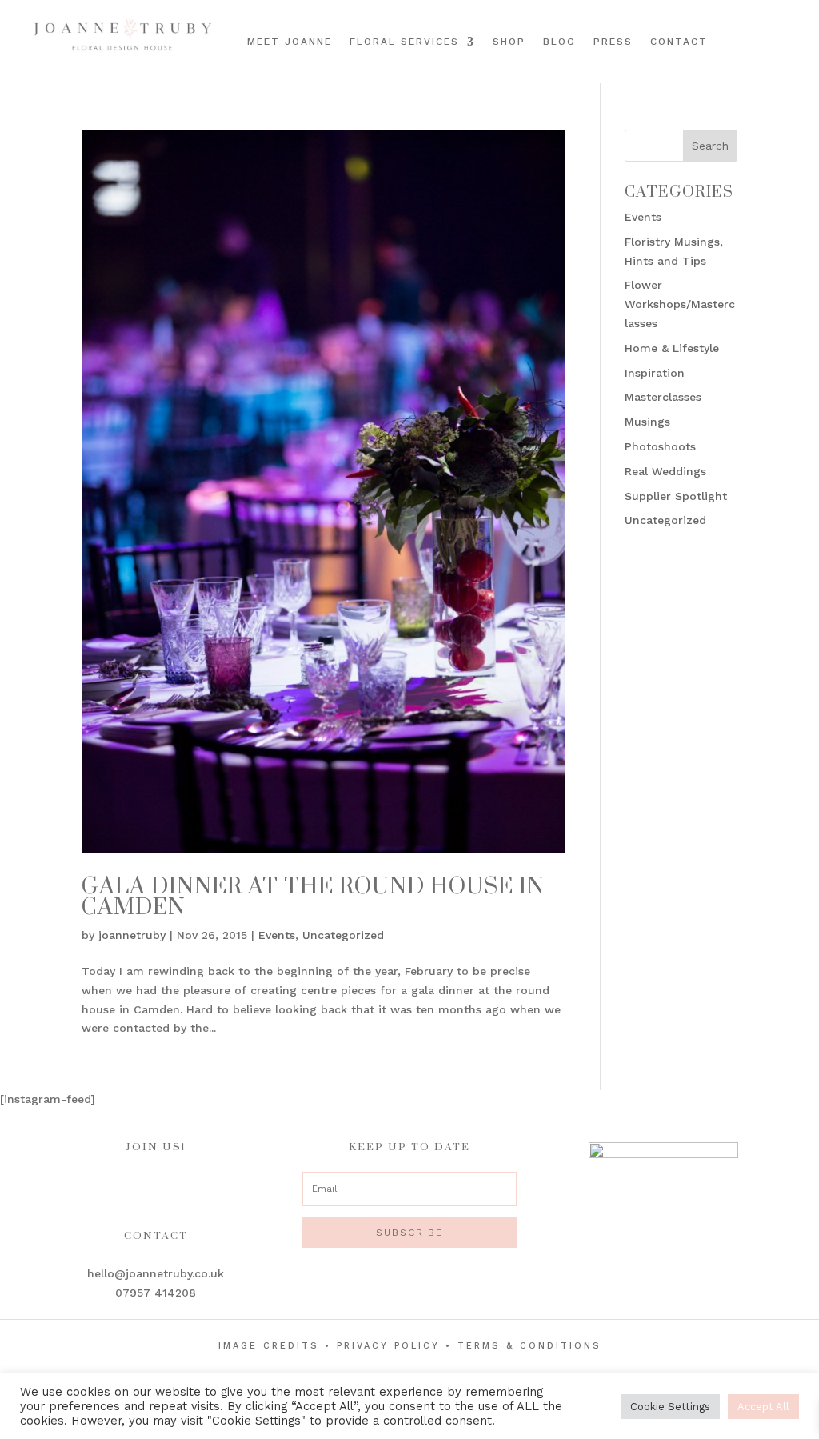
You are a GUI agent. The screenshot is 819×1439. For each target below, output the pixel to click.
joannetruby (132, 935)
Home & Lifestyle (672, 348)
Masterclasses (663, 396)
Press (613, 41)
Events (276, 935)
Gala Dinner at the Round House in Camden (313, 897)
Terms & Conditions (529, 1346)
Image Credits (268, 1346)
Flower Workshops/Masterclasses (680, 304)
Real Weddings (665, 471)
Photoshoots (660, 446)
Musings (647, 421)
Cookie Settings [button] (670, 1407)
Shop (509, 41)
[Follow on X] (778, 54)
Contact (679, 41)
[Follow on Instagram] (775, 26)
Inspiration (655, 372)
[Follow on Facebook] (753, 26)
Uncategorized (343, 935)
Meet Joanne (289, 41)
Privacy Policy (388, 1346)
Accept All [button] (763, 1407)
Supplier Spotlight (676, 496)
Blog (559, 41)
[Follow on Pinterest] (797, 26)
